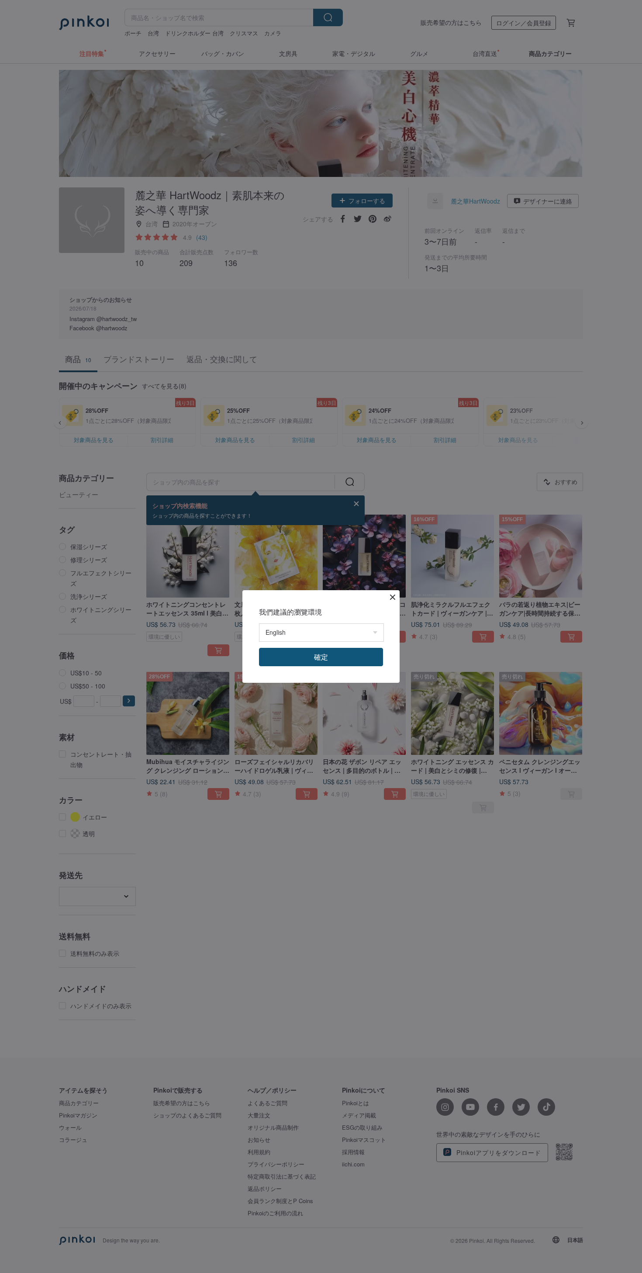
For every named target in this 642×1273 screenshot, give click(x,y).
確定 (321, 657)
